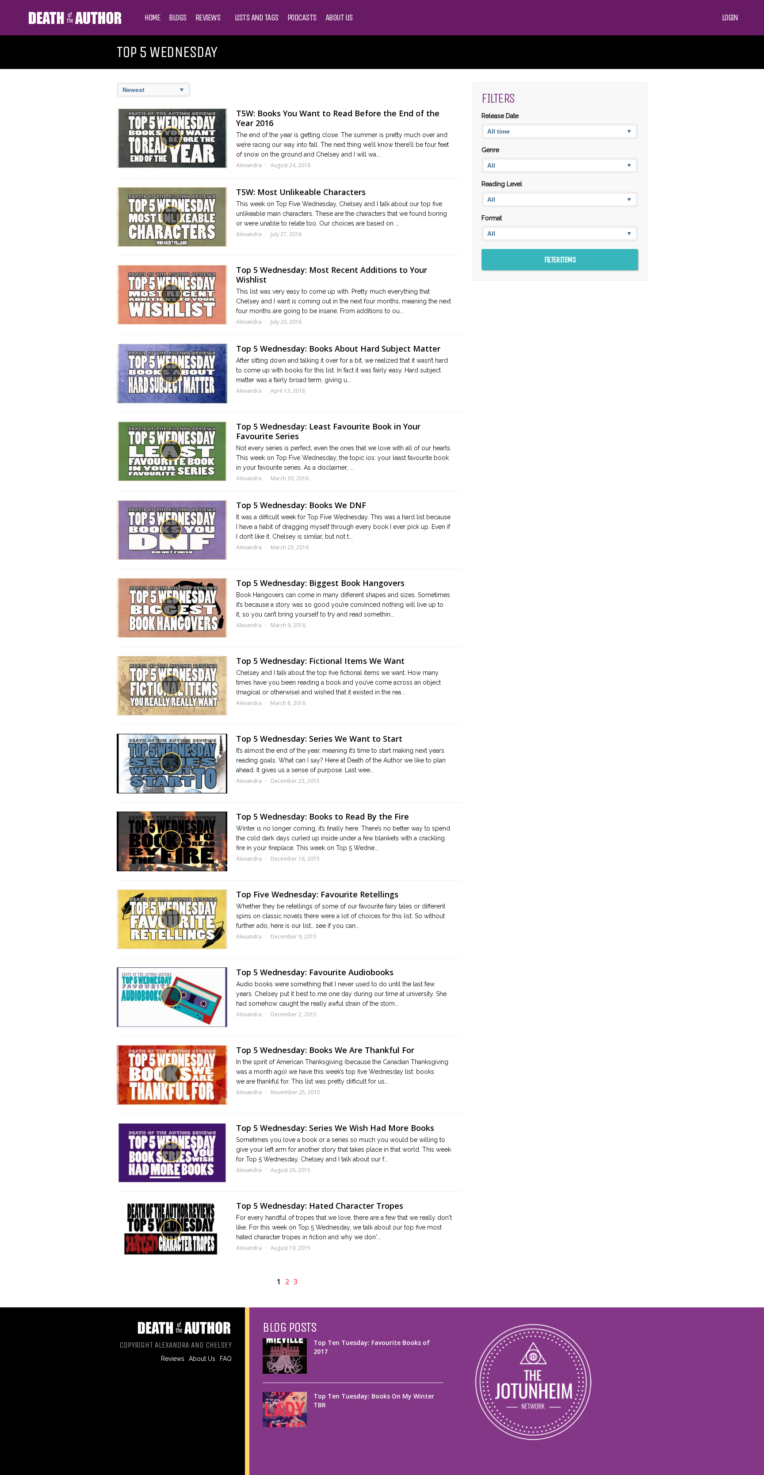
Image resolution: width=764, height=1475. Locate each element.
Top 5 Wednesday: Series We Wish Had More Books (335, 1128)
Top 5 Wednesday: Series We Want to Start (319, 738)
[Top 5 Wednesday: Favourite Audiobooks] (172, 997)
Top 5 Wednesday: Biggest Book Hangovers (320, 583)
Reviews (208, 17)
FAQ (226, 1359)
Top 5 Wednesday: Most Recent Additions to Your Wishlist (331, 274)
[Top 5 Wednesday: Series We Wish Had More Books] (172, 1153)
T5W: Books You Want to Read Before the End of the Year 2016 (337, 118)
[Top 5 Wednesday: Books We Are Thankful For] (172, 1075)
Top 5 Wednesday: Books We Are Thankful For (325, 1050)
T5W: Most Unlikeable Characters (301, 192)
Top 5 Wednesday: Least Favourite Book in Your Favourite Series (328, 431)
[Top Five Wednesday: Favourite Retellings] (172, 919)
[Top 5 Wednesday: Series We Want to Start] (172, 763)
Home (152, 17)
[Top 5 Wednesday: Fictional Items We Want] (172, 686)
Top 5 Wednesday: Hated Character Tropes (319, 1205)
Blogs (178, 17)
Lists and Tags (257, 17)
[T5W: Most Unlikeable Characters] (172, 217)
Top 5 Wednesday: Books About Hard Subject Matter (338, 348)
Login (730, 17)
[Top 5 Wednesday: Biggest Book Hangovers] (172, 608)
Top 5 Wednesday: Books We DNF (301, 505)
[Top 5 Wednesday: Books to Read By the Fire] (172, 841)
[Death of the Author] (74, 23)
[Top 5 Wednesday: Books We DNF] (172, 530)
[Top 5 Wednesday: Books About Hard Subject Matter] (172, 373)
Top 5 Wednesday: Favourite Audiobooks (314, 972)
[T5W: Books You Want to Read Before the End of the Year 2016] (172, 138)
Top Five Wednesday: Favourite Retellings (317, 894)
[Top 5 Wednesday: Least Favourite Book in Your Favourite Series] (172, 451)
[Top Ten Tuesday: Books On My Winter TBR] (285, 1409)
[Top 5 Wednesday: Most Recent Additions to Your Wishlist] (172, 295)
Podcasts (302, 17)
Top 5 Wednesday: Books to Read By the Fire (322, 816)
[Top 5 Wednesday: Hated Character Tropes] (172, 1230)
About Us (339, 17)
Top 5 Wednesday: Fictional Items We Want (320, 660)
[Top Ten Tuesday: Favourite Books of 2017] (285, 1356)
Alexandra (249, 165)
